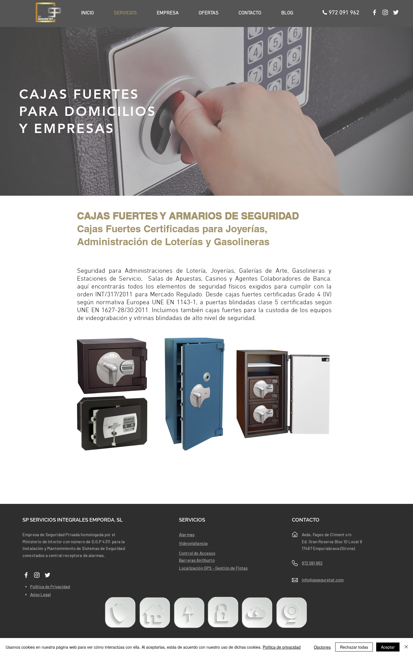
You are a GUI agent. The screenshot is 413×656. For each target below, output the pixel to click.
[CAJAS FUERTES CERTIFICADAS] (204, 184)
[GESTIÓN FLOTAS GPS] (189, 612)
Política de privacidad (282, 647)
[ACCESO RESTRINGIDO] (223, 612)
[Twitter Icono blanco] (396, 12)
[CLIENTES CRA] (120, 612)
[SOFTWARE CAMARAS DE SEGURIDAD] (291, 612)
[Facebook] (374, 12)
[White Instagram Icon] (385, 12)
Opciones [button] (322, 647)
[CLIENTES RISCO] (154, 612)
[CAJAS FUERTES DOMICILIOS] (209, 184)
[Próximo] (388, 111)
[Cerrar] (406, 647)
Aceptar (388, 647)
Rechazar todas (354, 647)
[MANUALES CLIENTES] (257, 612)
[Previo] (25, 111)
